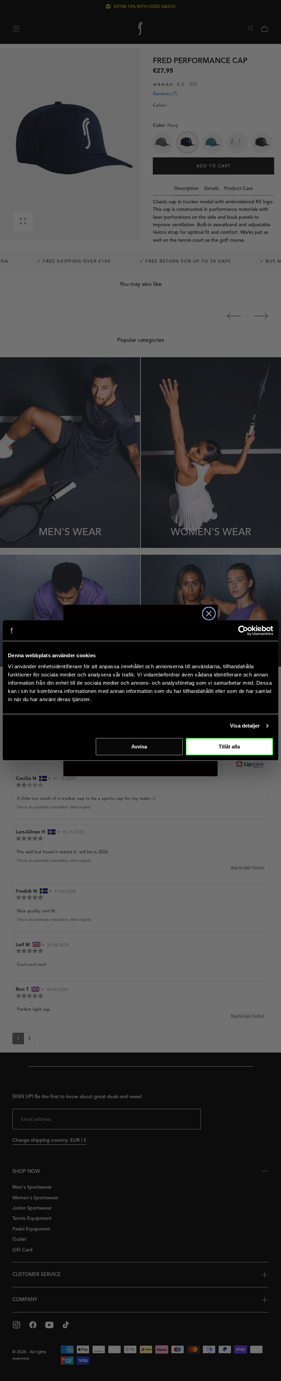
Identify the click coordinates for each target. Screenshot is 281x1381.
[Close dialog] (209, 614)
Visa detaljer (245, 726)
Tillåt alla (229, 746)
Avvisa (139, 746)
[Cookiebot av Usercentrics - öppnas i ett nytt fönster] (243, 630)
